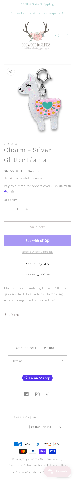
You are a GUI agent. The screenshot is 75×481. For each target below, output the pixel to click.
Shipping (9, 178)
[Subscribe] (61, 361)
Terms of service (27, 472)
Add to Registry (37, 264)
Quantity (10, 200)
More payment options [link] (37, 252)
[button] (6, 36)
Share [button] (14, 315)
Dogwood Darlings (34, 459)
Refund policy (33, 465)
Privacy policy (56, 465)
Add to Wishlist (37, 275)
